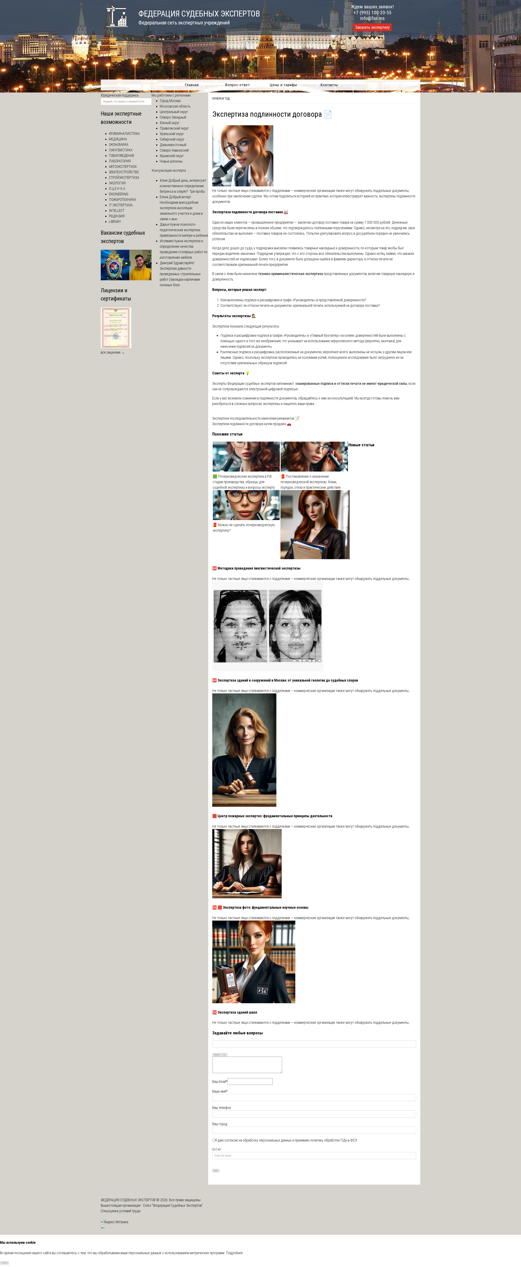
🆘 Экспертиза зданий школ (234, 1012)
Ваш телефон (221, 1107)
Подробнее (234, 1253)
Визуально (217, 1055)
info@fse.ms (372, 18)
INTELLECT (116, 210)
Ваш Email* (219, 1081)
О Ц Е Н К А (117, 188)
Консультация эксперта (169, 170)
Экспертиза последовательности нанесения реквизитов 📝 (255, 418)
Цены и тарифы (283, 84)
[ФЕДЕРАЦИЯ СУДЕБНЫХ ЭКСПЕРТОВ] (114, 29)
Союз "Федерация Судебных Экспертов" (173, 1205)
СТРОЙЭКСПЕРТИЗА (124, 177)
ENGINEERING (118, 194)
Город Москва (170, 101)
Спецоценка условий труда (120, 1211)
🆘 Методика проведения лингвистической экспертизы (256, 568)
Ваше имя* (220, 1091)
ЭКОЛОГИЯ (117, 183)
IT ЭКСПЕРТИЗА (121, 205)
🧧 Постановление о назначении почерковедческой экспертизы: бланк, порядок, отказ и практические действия (310, 481)
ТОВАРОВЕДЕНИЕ (121, 155)
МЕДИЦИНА (118, 139)
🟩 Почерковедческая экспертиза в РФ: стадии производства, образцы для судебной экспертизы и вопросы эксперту (244, 481)
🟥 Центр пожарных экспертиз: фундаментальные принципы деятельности (272, 816)
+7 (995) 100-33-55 (372, 12)
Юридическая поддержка (119, 95)
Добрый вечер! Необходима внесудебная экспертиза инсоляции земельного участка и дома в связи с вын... (181, 208)
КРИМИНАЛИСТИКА (124, 133)
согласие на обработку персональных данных (258, 1140)
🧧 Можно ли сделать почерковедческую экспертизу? (244, 527)
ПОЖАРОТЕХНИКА (122, 199)
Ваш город (219, 1124)
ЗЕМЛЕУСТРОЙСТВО (124, 172)
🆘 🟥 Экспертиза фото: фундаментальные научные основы (260, 907)
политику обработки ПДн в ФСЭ (333, 1140)
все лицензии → (113, 352)
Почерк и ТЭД (221, 98)
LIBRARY (115, 221)
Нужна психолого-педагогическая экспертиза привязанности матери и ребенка (184, 230)
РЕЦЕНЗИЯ (117, 216)
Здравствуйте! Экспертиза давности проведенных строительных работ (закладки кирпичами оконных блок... (180, 274)
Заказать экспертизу (372, 27)
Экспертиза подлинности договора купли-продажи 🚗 (251, 424)
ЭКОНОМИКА (118, 144)
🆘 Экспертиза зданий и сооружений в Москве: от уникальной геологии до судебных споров (285, 680)
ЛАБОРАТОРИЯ (120, 161)
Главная (192, 84)
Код (224, 1055)
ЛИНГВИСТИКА (120, 150)
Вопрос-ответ (237, 84)
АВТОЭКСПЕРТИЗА (123, 166)
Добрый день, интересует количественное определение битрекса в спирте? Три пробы (183, 186)
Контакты (329, 84)
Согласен (4, 1263)
